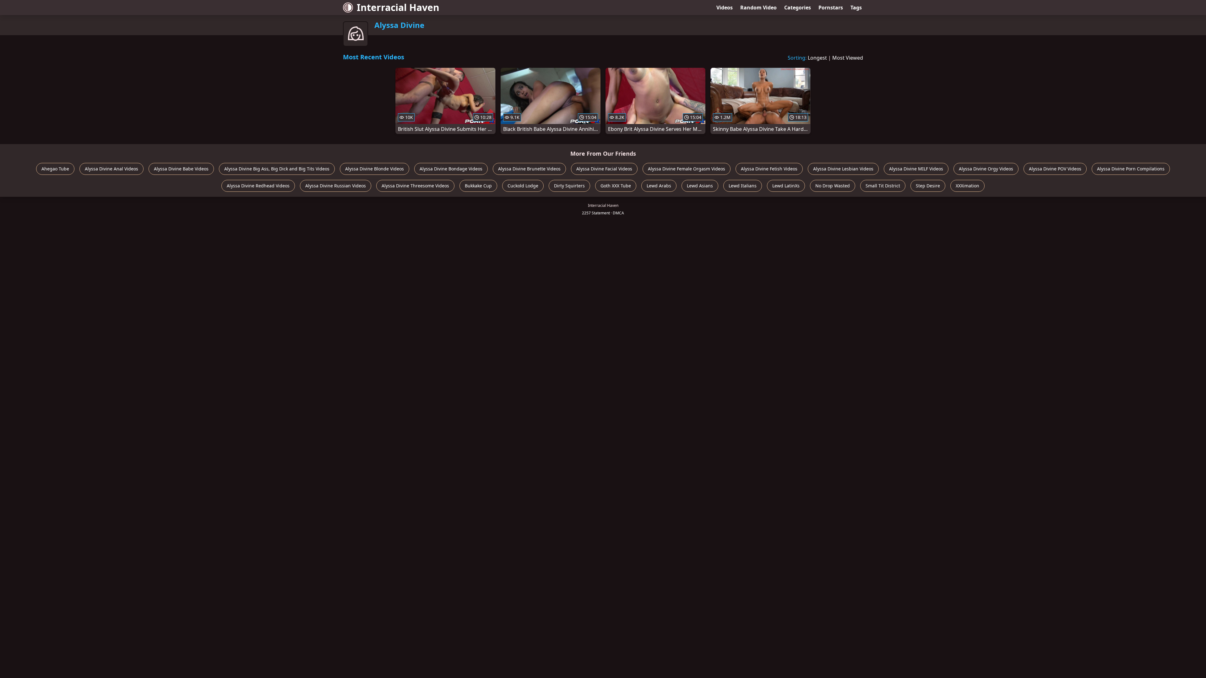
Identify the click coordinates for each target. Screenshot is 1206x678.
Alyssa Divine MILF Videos (916, 169)
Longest (817, 57)
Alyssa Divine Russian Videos (335, 186)
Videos (724, 7)
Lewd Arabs (659, 186)
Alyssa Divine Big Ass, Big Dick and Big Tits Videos (276, 169)
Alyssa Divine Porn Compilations (1131, 169)
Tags (856, 7)
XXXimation (967, 186)
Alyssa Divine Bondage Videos (451, 169)
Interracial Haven (398, 7)
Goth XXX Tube (615, 186)
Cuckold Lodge (523, 186)
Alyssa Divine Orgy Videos (986, 169)
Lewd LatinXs (786, 186)
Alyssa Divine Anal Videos (111, 169)
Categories (797, 7)
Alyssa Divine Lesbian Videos (843, 169)
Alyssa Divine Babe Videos (181, 169)
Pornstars (830, 7)
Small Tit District (883, 186)
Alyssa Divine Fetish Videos (769, 169)
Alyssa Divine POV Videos (1055, 169)
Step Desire (928, 186)
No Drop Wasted (832, 186)
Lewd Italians (743, 186)
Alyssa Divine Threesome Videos (415, 186)
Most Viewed (847, 57)
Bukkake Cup (478, 186)
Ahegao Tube (55, 169)
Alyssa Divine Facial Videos (604, 169)
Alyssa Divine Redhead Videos (258, 186)
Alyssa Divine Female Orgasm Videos (686, 169)
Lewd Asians (700, 186)
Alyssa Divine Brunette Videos (529, 169)
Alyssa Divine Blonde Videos (374, 169)
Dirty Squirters (569, 186)
